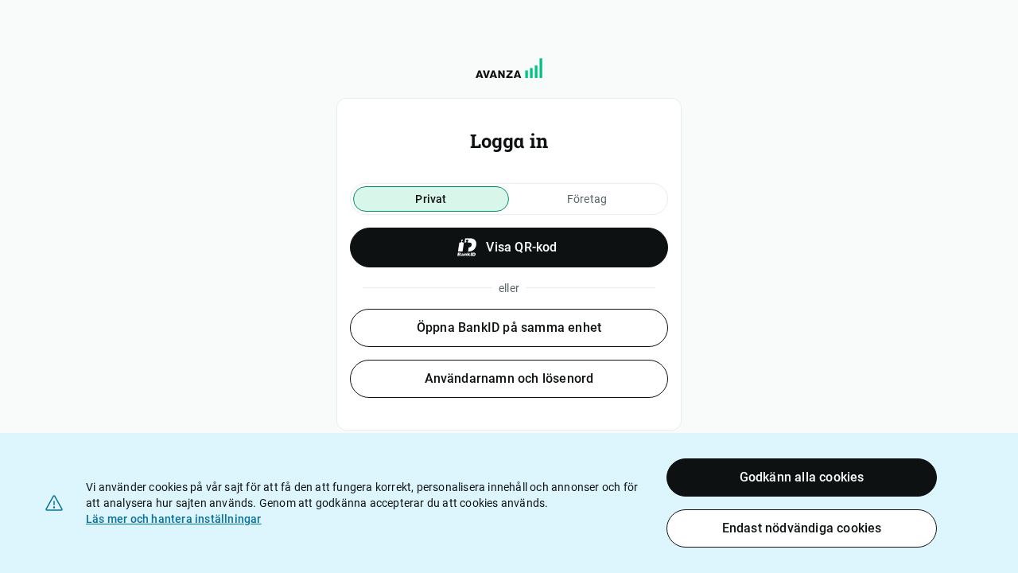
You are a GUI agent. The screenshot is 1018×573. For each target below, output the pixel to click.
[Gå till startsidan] (509, 68)
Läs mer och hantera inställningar (174, 519)
